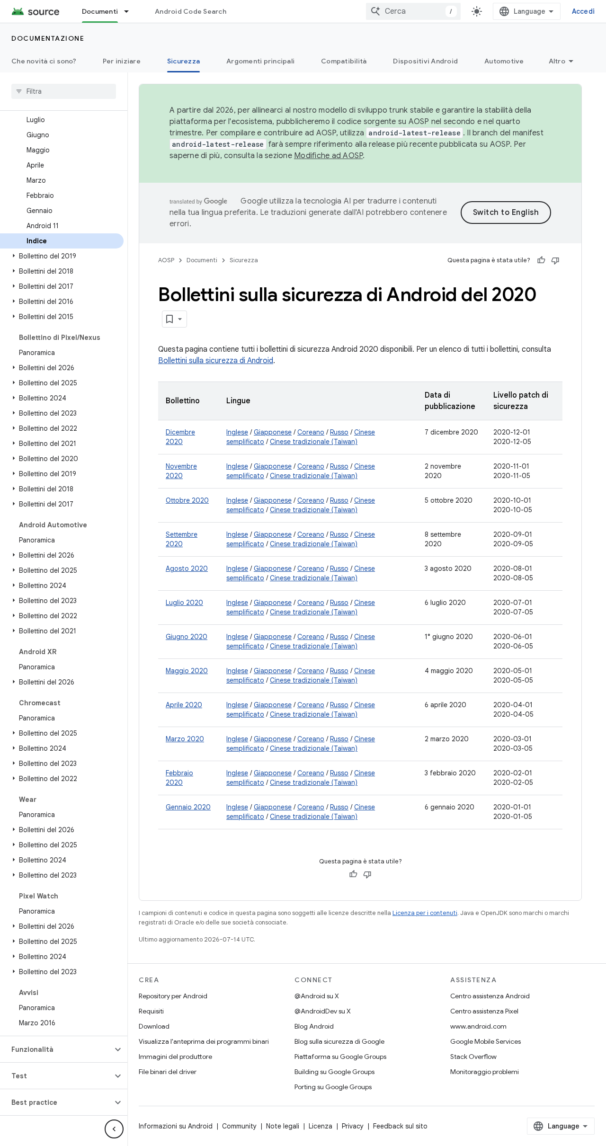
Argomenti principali (260, 61)
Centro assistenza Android (490, 996)
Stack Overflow (473, 1056)
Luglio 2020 (184, 602)
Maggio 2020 (187, 670)
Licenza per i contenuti (424, 913)
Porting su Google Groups (333, 1087)
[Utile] (541, 260)
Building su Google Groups (334, 1071)
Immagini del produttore (175, 1056)
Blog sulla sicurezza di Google (339, 1041)
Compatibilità (343, 61)
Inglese (237, 432)
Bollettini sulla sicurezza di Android (215, 360)
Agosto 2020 (187, 568)
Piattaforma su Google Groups (340, 1056)
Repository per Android (173, 996)
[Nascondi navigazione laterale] (114, 1128)
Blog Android (314, 1026)
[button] (62, 256)
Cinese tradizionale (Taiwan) (313, 441)
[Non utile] (555, 260)
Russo (339, 432)
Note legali (282, 1126)
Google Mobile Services (485, 1041)
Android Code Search (190, 11)
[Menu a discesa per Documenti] (130, 11)
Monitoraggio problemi (484, 1071)
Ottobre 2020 (187, 500)
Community (239, 1126)
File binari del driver (167, 1071)
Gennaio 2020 (188, 807)
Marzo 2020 (185, 739)
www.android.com (478, 1026)
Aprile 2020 (184, 705)
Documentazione (47, 38)
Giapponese (273, 432)
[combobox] (413, 11)
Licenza (320, 1126)
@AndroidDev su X (322, 1011)
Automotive (504, 61)
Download (154, 1026)
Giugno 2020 (186, 636)
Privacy (353, 1126)
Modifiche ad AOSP (328, 155)
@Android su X (316, 996)
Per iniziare (122, 61)
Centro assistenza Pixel (484, 1011)
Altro (557, 61)
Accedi (583, 11)
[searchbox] (63, 91)
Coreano (310, 432)
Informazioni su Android (176, 1126)
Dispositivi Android (425, 61)
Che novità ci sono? (43, 61)
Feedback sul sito (400, 1126)
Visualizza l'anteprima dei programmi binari (204, 1041)
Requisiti (151, 1011)
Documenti (100, 11)
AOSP (166, 260)
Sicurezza (183, 61)
